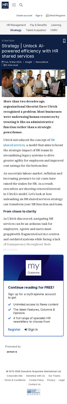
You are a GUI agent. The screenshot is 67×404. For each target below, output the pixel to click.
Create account (24, 15)
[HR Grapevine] (5, 5)
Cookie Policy (36, 380)
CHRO (54, 30)
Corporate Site (15, 375)
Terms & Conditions (14, 380)
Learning (56, 24)
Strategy (15, 30)
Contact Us (35, 384)
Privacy (51, 380)
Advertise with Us (35, 375)
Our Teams (54, 375)
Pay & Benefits (38, 24)
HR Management (16, 24)
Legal (62, 380)
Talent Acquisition (36, 30)
